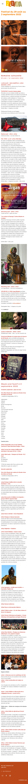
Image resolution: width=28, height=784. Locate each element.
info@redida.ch (17, 303)
